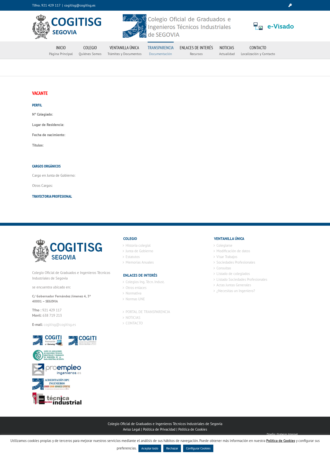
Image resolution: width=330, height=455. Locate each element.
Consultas (223, 268)
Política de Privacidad (159, 429)
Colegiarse (224, 245)
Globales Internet (287, 434)
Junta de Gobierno (139, 251)
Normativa (133, 293)
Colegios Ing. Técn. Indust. (145, 282)
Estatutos (133, 256)
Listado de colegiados (233, 273)
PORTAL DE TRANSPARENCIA (148, 311)
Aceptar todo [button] (149, 448)
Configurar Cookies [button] (198, 448)
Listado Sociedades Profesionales (241, 279)
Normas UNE (135, 299)
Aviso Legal (131, 429)
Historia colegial (138, 245)
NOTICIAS (133, 317)
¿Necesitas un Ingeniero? (235, 290)
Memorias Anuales (140, 262)
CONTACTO (134, 323)
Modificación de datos (233, 251)
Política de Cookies (192, 429)
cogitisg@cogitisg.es (79, 5)
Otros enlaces (136, 287)
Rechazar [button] (172, 448)
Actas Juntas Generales (233, 285)
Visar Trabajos (226, 256)
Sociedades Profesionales (235, 262)
